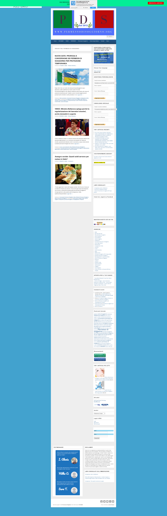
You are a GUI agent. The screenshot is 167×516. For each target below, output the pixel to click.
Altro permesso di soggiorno (100, 234)
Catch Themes (111, 504)
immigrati (72, 148)
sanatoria (96, 261)
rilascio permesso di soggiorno (104, 340)
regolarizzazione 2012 (105, 337)
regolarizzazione (97, 337)
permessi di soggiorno (63, 100)
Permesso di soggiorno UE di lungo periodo (103, 254)
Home (55, 41)
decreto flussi (97, 322)
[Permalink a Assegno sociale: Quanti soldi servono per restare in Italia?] (68, 185)
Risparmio (97, 259)
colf (106, 315)
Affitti (96, 232)
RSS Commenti (97, 424)
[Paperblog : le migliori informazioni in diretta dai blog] (97, 405)
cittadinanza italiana (99, 315)
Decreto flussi (97, 244)
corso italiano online (103, 320)
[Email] (113, 501)
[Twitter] (104, 501)
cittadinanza (109, 314)
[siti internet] (100, 360)
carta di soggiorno (102, 314)
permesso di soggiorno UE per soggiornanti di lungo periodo (103, 333)
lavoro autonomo (104, 325)
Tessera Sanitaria (98, 263)
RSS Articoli (96, 422)
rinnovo (95, 341)
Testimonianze (97, 265)
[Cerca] (107, 36)
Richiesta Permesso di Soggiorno (78, 147)
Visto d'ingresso (98, 267)
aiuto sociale (75, 198)
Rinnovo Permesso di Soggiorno (61, 198)
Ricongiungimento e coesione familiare (102, 256)
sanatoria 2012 (105, 345)
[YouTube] (107, 501)
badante (95, 314)
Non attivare (85, 7)
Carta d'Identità (98, 237)
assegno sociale (81, 198)
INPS (95, 324)
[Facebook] (101, 501)
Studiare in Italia (98, 262)
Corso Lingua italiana (94, 41)
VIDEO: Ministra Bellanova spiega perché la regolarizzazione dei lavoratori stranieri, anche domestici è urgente (72, 111)
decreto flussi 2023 (104, 321)
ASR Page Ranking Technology (100, 400)
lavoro (98, 325)
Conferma (100, 306)
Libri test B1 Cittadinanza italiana (100, 189)
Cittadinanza (97, 240)
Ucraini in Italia (57, 101)
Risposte (82, 199)
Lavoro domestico (66, 147)
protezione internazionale (98, 336)
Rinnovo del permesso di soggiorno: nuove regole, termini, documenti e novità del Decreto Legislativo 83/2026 (104, 148)
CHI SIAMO (61, 41)
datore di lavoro (109, 320)
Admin (66, 65)
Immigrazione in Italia (85, 98)
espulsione (101, 323)
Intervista (96, 247)
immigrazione (61, 199)
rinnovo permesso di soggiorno (101, 342)
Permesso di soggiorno (83, 41)
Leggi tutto (80, 94)
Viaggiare (96, 266)
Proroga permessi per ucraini (72, 100)
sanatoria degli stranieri (64, 149)
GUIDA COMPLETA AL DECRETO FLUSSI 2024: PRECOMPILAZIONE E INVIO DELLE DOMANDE (104, 295)
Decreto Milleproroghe (78, 99)
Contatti (102, 41)
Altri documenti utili (98, 233)
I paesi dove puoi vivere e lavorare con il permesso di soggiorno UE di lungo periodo (103, 391)
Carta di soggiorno (98, 239)
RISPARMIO (73, 41)
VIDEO (67, 41)
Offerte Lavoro (97, 252)
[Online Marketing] (105, 405)
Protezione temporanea (83, 100)
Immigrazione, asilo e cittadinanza (100, 188)
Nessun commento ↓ (72, 65)
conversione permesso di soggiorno (103, 319)
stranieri (103, 346)
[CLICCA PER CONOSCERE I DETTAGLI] (104, 63)
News (107, 41)
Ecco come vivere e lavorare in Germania (103, 132)
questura (104, 336)
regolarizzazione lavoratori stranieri (100, 338)
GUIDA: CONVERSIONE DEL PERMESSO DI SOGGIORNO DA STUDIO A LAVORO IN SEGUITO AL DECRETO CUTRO (103, 135)
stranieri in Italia (108, 346)
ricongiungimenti (76, 199)
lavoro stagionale (103, 326)
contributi (98, 317)
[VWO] (76, 7)
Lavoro (56, 99)
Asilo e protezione (63, 98)
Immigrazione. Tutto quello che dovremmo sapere (94, 481)
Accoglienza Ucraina (70, 99)
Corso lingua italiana (99, 243)
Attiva (93, 7)
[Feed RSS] (110, 501)
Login (95, 421)
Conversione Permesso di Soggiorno (73, 98)
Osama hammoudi (98, 303)
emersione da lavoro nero (65, 148)
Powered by (73, 7)
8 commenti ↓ (70, 161)
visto (111, 346)
